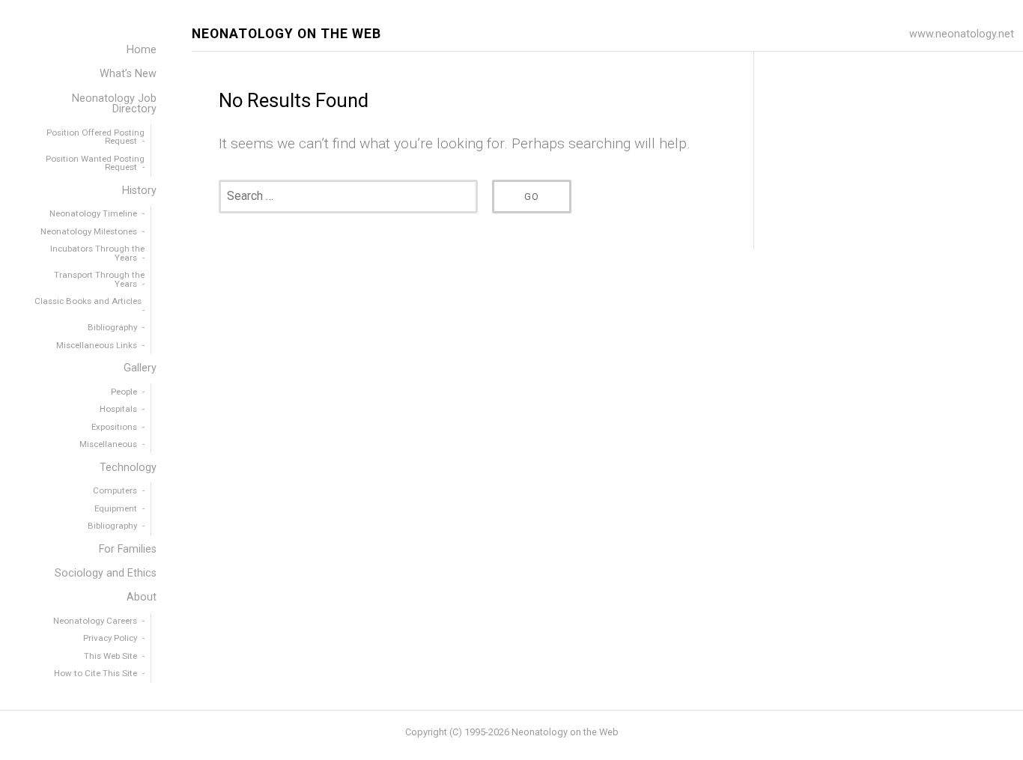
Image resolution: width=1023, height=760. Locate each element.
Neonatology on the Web (286, 34)
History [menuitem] (139, 190)
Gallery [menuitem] (140, 368)
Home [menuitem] (142, 49)
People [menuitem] (124, 391)
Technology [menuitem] (128, 467)
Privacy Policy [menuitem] (110, 638)
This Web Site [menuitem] (110, 656)
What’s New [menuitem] (128, 73)
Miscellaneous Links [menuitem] (96, 345)
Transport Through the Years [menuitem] (99, 279)
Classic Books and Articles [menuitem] (88, 301)
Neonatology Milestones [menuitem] (88, 231)
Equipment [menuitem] (115, 508)
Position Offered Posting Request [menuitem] (95, 137)
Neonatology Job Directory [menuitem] (114, 103)
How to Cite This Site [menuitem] (95, 673)
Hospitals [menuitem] (118, 409)
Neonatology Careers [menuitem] (95, 620)
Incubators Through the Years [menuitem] (97, 253)
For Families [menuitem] (128, 549)
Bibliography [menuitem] (112, 327)
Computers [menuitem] (115, 490)
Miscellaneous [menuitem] (108, 444)
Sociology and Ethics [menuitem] (106, 573)
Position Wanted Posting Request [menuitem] (95, 163)
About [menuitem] (142, 597)
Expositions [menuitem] (114, 427)
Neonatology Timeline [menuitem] (93, 213)
